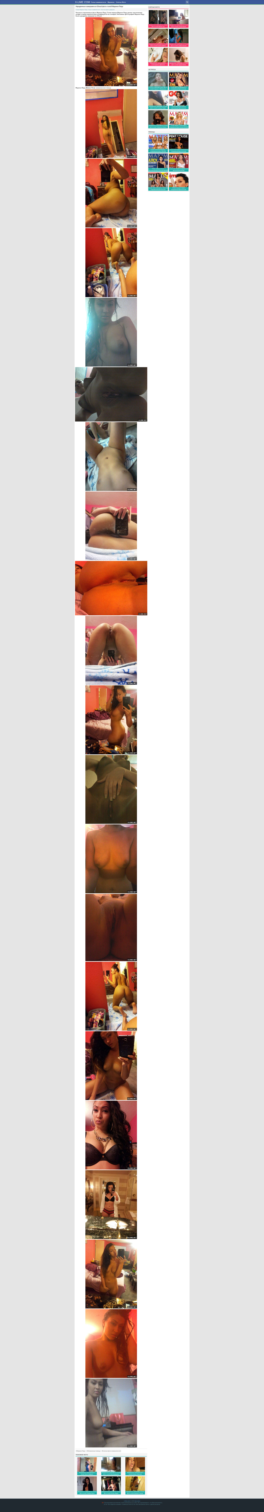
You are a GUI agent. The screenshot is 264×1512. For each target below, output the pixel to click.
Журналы (111, 2)
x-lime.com (127, 1501)
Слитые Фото (121, 2)
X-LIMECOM (82, 2)
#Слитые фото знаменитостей (111, 1451)
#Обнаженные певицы (93, 1451)
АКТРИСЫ (152, 69)
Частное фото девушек (107, 9)
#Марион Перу (80, 1451)
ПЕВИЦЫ (151, 132)
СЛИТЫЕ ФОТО (154, 7)
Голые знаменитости (98, 2)
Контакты (137, 1501)
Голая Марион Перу (81, 9)
